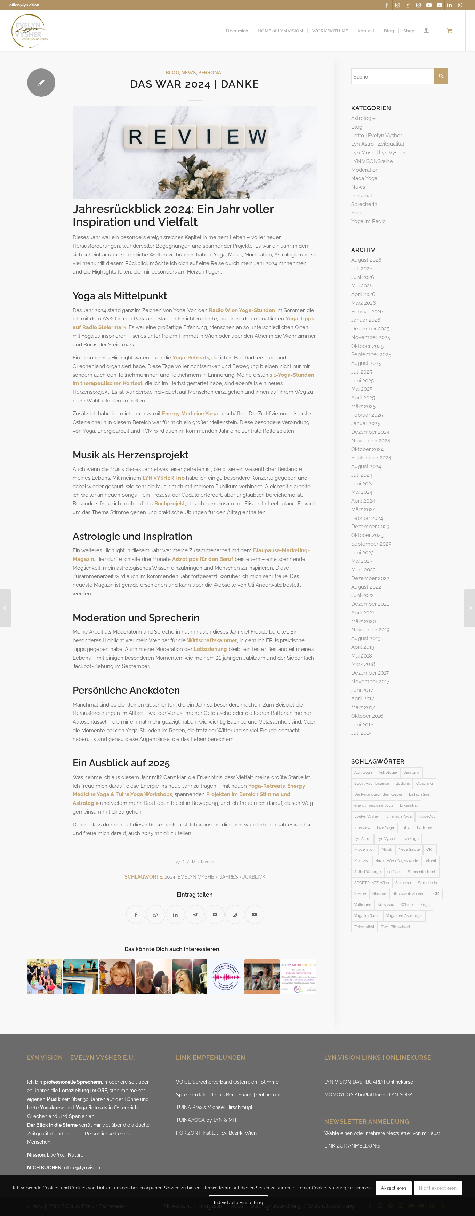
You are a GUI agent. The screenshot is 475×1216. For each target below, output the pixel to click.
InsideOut (426, 816)
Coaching (424, 783)
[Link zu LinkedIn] (450, 5)
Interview (362, 827)
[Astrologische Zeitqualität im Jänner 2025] (5, 608)
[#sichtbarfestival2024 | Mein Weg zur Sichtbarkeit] (117, 976)
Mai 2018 (361, 656)
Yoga (357, 213)
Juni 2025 (362, 380)
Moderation (365, 170)
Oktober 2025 (367, 346)
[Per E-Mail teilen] (215, 914)
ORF (430, 849)
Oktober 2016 (367, 716)
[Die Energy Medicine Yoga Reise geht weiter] (298, 976)
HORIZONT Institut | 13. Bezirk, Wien (216, 1133)
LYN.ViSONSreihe (372, 161)
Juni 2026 (362, 277)
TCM (435, 893)
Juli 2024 (361, 475)
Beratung (411, 772)
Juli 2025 (361, 372)
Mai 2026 (362, 286)
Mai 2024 (361, 492)
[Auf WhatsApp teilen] (155, 914)
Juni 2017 (362, 690)
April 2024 (363, 501)
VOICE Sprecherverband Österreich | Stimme (227, 1082)
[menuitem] (237, 30)
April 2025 (363, 397)
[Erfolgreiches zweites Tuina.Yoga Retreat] (44, 976)
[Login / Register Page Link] (426, 30)
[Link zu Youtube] (429, 5)
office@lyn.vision (24, 5)
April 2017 (362, 698)
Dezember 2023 (370, 526)
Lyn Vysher (386, 838)
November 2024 (370, 441)
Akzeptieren (393, 1188)
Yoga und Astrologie (404, 916)
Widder (407, 905)
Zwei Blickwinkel (395, 927)
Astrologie (86, 803)
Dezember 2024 (370, 432)
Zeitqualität (364, 927)
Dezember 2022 (370, 578)
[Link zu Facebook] (387, 5)
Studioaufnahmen (408, 893)
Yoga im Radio (368, 221)
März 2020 (363, 621)
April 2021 (362, 613)
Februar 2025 (367, 415)
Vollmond (362, 905)
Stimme (379, 893)
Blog (172, 72)
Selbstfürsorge (367, 872)
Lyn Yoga (411, 838)
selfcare (394, 872)
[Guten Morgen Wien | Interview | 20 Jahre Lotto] (262, 976)
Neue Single (409, 849)
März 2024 (363, 509)
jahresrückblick (242, 877)
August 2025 (366, 363)
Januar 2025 (365, 423)
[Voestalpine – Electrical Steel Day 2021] (80, 976)
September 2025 (371, 354)
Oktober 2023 (367, 535)
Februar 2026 (367, 312)
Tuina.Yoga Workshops (144, 794)
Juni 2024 (362, 484)
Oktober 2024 (367, 449)
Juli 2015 (361, 733)
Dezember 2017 (370, 673)
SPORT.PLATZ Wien (371, 883)
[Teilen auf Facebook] (135, 914)
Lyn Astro (362, 838)
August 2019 (366, 638)
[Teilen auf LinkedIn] (175, 914)
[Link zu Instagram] (398, 5)
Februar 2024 (367, 518)
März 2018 (363, 664)
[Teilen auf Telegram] (195, 914)
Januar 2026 (365, 320)
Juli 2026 (361, 269)
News (188, 72)
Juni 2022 (362, 595)
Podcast (361, 860)
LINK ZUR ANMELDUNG (352, 1146)
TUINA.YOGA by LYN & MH (206, 1120)
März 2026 (363, 303)
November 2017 (370, 681)
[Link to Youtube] (254, 914)
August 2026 (366, 260)
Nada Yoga (364, 178)
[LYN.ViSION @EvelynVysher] (29, 30)
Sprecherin (364, 204)
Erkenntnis (409, 805)
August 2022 (366, 587)
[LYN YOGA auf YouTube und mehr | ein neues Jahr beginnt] (469, 608)
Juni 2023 (362, 552)
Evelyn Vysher (197, 877)
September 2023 (371, 544)
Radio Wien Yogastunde (397, 860)
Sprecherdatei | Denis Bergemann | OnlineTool (228, 1094)
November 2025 (370, 337)
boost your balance (371, 783)
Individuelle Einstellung (238, 1202)
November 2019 (370, 630)
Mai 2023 (361, 561)
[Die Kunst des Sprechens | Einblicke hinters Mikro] (153, 976)
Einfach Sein (419, 794)
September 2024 (371, 458)
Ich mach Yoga (399, 816)
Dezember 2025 (370, 329)
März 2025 (363, 406)
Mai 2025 (361, 389)
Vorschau (386, 905)
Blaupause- (267, 550)
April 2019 (363, 647)
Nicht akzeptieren (438, 1188)
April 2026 (363, 294)
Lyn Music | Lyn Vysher (378, 152)
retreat (430, 860)
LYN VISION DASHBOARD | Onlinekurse (368, 1082)
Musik (386, 849)
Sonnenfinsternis (422, 872)
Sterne (360, 893)
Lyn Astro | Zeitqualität (377, 144)
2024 (169, 877)
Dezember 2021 (370, 604)
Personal (211, 72)
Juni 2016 (362, 724)
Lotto (405, 827)
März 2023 (363, 569)
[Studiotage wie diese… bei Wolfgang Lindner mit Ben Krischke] (189, 976)
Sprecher (403, 883)
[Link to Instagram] (234, 914)
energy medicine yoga (373, 805)
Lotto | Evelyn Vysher (376, 135)
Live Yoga (385, 827)
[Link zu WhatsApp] (460, 5)
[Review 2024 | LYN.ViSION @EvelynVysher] (195, 152)
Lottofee (424, 827)
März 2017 (363, 707)
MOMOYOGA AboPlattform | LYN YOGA (368, 1094)
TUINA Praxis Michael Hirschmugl (214, 1107)
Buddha (403, 783)
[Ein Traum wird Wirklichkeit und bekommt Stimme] (225, 976)
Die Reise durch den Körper (378, 794)
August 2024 (366, 466)
